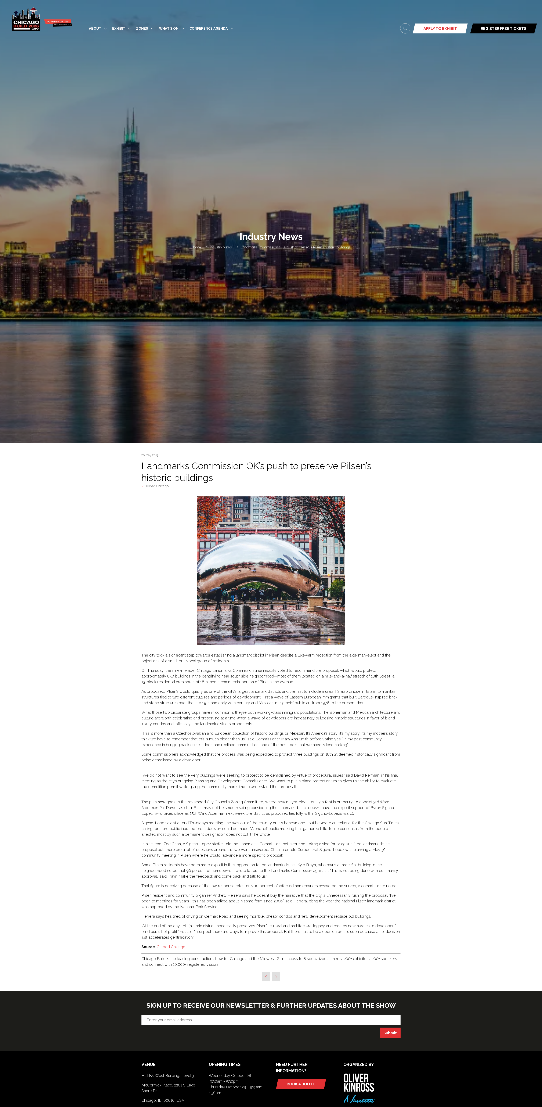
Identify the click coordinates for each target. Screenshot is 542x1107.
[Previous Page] (266, 976)
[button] (405, 28)
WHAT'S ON (168, 28)
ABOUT (95, 28)
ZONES (142, 28)
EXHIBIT (118, 28)
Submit (390, 1033)
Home (196, 247)
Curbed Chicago (171, 947)
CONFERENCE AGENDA (208, 28)
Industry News (221, 247)
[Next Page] (276, 976)
